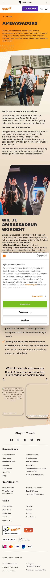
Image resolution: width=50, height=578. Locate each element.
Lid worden (30, 9)
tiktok (39, 440)
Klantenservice (8, 454)
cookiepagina (31, 285)
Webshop (6, 472)
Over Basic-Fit (8, 487)
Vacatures (30, 465)
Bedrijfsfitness (32, 491)
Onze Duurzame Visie (35, 494)
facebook (11, 440)
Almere (29, 510)
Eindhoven (6, 517)
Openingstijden (8, 462)
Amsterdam (7, 506)
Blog (4, 476)
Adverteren (7, 469)
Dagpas (5, 465)
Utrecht (29, 506)
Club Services (31, 458)
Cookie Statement (9, 564)
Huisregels (6, 458)
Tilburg (29, 513)
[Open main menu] (46, 9)
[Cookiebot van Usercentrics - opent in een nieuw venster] (36, 256)
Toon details (37, 296)
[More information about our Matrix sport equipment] (9, 539)
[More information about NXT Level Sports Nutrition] (24, 539)
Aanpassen (23, 312)
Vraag (41, 8)
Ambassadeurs (32, 454)
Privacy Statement (10, 567)
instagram (25, 440)
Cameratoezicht (9, 571)
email (18, 440)
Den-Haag (6, 510)
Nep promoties (32, 462)
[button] (3, 2)
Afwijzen (25, 320)
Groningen (6, 520)
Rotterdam (6, 513)
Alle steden (30, 517)
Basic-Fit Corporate (34, 487)
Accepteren (25, 304)
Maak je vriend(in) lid (34, 475)
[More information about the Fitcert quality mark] (28, 530)
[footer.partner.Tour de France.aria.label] (11, 530)
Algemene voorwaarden (36, 570)
